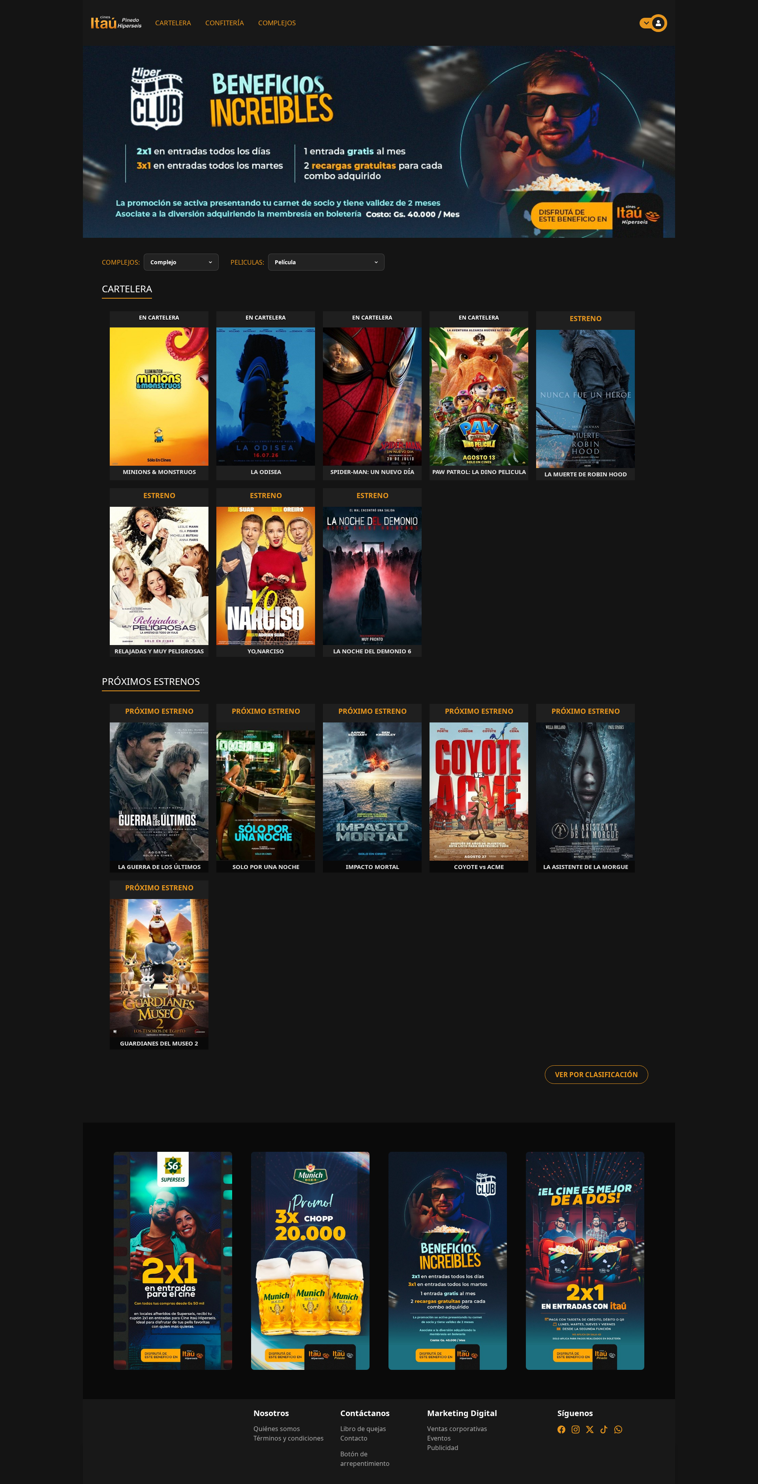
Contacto (354, 1462)
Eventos (439, 1462)
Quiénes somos (276, 1452)
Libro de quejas (363, 1452)
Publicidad (442, 1471)
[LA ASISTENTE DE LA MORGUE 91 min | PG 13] (585, 815)
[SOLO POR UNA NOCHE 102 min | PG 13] (265, 815)
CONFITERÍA (224, 22)
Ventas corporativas (457, 1452)
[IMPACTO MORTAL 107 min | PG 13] (372, 815)
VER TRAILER (154, 227)
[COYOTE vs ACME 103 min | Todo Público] (479, 815)
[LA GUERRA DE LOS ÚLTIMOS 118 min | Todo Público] (159, 815)
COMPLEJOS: (121, 286)
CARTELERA (173, 22)
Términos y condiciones (288, 1462)
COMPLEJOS (277, 22)
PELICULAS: (247, 286)
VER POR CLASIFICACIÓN (596, 1098)
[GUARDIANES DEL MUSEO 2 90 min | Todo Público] (159, 991)
